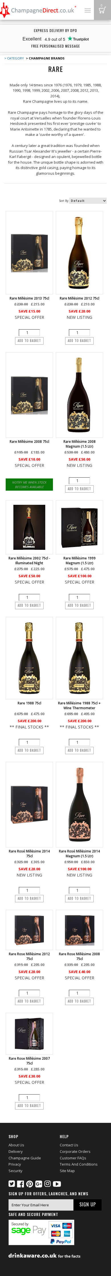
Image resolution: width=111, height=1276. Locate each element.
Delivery (16, 1151)
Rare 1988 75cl (29, 703)
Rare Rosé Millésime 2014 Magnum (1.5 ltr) (79, 853)
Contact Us (69, 1144)
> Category (14, 58)
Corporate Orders (75, 1151)
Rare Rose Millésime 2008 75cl (79, 956)
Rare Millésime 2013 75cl (29, 298)
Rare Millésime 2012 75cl (79, 298)
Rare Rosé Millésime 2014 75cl (29, 853)
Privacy (15, 1164)
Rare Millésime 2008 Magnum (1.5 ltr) (79, 444)
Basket (102, 10)
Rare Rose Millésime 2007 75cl (29, 1061)
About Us (16, 1144)
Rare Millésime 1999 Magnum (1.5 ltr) (79, 560)
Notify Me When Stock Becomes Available (29, 484)
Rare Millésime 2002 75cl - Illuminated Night (29, 560)
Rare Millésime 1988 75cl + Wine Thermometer (79, 705)
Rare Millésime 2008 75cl (29, 441)
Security (15, 1170)
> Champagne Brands (45, 58)
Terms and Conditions (79, 1164)
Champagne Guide (25, 1157)
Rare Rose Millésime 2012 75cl (29, 956)
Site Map (67, 1170)
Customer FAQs (73, 1157)
